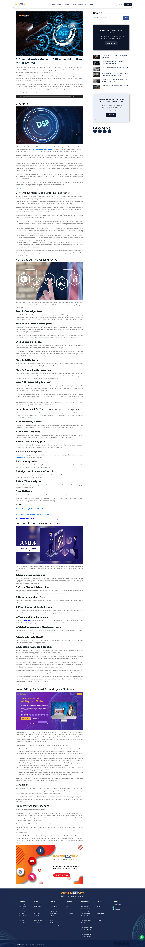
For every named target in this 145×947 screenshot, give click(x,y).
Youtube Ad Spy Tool (23, 911)
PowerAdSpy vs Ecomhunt (86, 908)
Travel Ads (36, 911)
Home (54, 4)
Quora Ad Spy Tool (22, 920)
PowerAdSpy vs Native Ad (86, 929)
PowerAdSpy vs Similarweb (86, 920)
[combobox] (108, 18)
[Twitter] (95, 131)
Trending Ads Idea (53, 906)
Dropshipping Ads (38, 920)
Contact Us (19, 685)
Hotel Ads (36, 918)
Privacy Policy (99, 911)
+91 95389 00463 (118, 907)
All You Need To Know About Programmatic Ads (32, 514)
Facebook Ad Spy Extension (102, 918)
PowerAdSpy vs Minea (85, 913)
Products (66, 4)
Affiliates (91, 4)
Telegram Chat (117, 909)
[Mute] (76, 97)
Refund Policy (99, 915)
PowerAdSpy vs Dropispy (86, 925)
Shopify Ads (36, 915)
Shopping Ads (37, 908)
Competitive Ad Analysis (54, 918)
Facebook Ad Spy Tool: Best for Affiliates (115, 85)
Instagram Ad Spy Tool (23, 906)
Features (59, 4)
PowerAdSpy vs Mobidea (86, 934)
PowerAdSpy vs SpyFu (85, 911)
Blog (86, 4)
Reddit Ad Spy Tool (22, 918)
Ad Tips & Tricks (53, 915)
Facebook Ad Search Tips (54, 925)
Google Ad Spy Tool (22, 908)
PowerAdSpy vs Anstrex (85, 906)
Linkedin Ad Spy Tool (23, 925)
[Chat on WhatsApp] (142, 937)
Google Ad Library (69, 913)
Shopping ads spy (53, 911)
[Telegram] (109, 131)
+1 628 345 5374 (117, 904)
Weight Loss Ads (37, 904)
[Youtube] (100, 131)
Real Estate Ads (37, 906)
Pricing (74, 4)
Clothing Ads (37, 913)
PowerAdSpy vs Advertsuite (86, 927)
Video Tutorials (53, 922)
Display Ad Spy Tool (22, 915)
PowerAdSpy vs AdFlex (85, 904)
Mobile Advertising (53, 913)
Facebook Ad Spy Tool (23, 904)
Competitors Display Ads (39, 922)
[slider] (79, 96)
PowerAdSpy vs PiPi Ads (86, 936)
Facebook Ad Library (69, 911)
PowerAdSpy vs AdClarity (86, 922)
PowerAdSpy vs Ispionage (86, 915)
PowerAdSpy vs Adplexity (86, 918)
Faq (97, 904)
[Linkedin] (105, 131)
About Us (98, 906)
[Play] (18, 97)
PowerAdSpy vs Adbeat (85, 932)
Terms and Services (100, 913)
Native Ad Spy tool (22, 913)
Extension (80, 4)
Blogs (67, 906)
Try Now (18, 188)
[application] (49, 96)
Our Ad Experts (100, 908)
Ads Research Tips (53, 904)
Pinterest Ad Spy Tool (23, 922)
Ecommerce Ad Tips (53, 908)
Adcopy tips (52, 920)
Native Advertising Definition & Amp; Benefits (32, 509)
